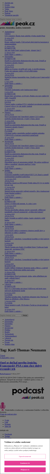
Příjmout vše (25, 470)
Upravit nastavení (25, 456)
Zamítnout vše (25, 463)
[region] (25, 456)
